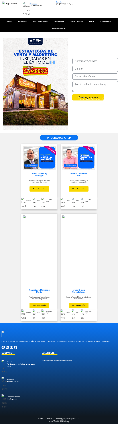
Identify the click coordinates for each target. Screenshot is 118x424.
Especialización (40, 21)
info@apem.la (12, 399)
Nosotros (22, 21)
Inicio (9, 21)
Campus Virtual (59, 28)
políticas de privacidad (94, 98)
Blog (91, 21)
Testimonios (105, 21)
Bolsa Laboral (76, 21)
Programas (59, 21)
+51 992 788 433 (36, 6)
